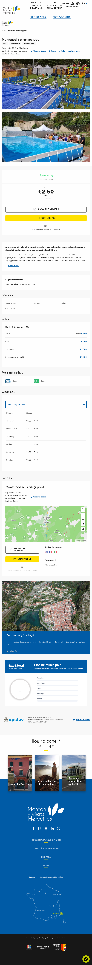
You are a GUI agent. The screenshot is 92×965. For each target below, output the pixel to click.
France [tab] (32, 877)
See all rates (46, 199)
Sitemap (66, 938)
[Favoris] (78, 3)
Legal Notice (57, 938)
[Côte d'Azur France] (43, 947)
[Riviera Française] (29, 947)
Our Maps (41, 938)
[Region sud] (59, 947)
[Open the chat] (86, 959)
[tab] (44, 404)
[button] (73, 3)
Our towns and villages (30, 938)
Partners (49, 938)
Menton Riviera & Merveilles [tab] (51, 877)
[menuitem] (11, 9)
